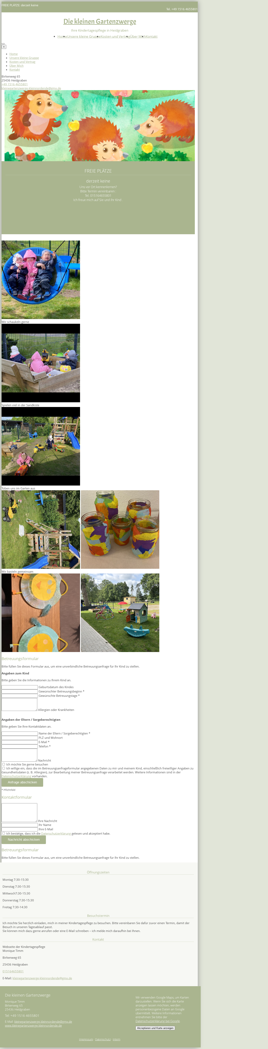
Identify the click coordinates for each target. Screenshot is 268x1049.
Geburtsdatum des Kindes (56, 687)
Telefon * (45, 746)
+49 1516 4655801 (15, 84)
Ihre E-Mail (46, 829)
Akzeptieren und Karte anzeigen (155, 1028)
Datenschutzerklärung (16, 776)
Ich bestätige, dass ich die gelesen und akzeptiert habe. (57, 833)
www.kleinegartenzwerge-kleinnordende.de (33, 1025)
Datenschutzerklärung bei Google (158, 1021)
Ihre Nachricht (47, 821)
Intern (116, 1039)
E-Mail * (44, 742)
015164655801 (13, 971)
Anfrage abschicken (22, 782)
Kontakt (152, 36)
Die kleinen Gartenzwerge (99, 21)
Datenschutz (103, 1039)
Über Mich (138, 36)
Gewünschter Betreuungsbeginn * (61, 691)
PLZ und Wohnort (51, 738)
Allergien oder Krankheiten (56, 710)
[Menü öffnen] (3, 43)
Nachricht (44, 760)
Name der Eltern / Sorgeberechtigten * (64, 733)
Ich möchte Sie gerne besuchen (26, 764)
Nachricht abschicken (24, 839)
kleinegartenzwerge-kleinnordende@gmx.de (31, 88)
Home (62, 36)
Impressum (86, 1039)
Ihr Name (45, 825)
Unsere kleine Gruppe (84, 36)
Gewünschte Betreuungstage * (59, 696)
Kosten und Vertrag (115, 36)
